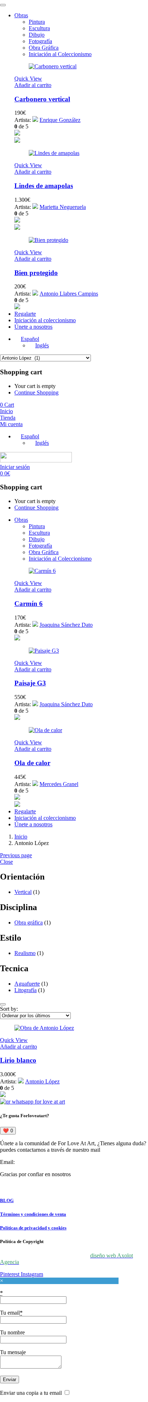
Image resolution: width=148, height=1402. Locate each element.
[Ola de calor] (45, 730)
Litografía (25, 990)
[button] (32, 85)
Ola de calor (32, 763)
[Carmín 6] (42, 571)
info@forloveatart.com (42, 1162)
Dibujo (37, 35)
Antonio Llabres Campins (69, 294)
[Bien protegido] (48, 240)
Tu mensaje (13, 1352)
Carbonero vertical (42, 99)
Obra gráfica (28, 922)
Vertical (23, 892)
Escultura (39, 28)
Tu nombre (12, 1332)
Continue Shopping (36, 392)
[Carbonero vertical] (53, 66)
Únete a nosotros (33, 327)
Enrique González (60, 120)
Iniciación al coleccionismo (45, 320)
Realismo (25, 953)
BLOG (7, 1200)
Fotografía (40, 41)
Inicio (20, 837)
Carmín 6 (28, 603)
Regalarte (25, 314)
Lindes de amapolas (43, 185)
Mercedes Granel (59, 784)
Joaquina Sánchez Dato (66, 625)
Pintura (37, 22)
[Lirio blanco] (44, 1028)
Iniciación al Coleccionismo (60, 54)
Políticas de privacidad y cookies (33, 1227)
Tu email (11, 1313)
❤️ (8, 1130)
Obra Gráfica (44, 48)
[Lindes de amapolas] (54, 153)
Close (6, 862)
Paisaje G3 (30, 683)
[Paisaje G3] (44, 651)
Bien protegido (36, 273)
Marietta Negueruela (63, 207)
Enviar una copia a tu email (31, 1393)
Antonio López (42, 1081)
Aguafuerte (27, 984)
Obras (21, 15)
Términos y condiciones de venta (33, 1214)
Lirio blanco (18, 1060)
